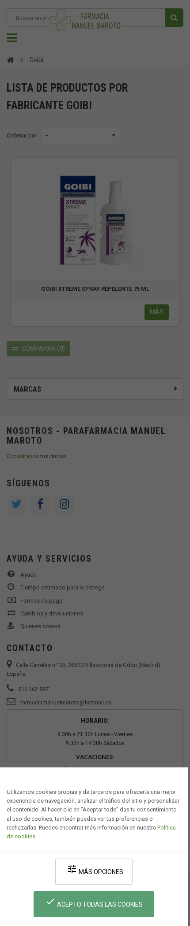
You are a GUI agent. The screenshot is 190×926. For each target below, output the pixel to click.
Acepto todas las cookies (94, 902)
